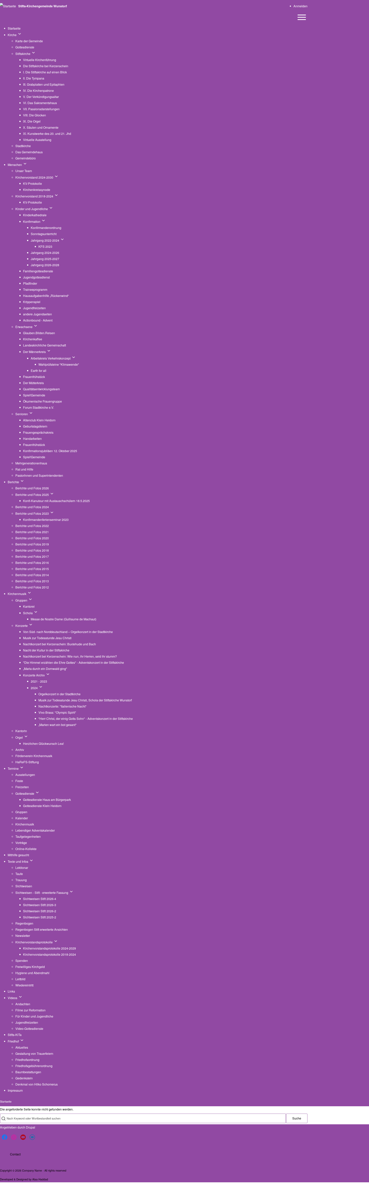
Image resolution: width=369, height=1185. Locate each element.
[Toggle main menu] (302, 17)
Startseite (6, 1101)
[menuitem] (300, 6)
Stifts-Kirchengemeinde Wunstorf (42, 6)
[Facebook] (4, 1137)
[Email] (32, 1137)
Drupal (30, 1127)
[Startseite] (8, 6)
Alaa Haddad (40, 1179)
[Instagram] (14, 1137)
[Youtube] (23, 1137)
